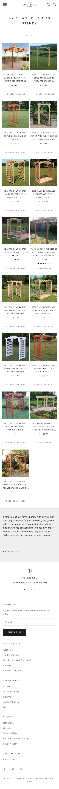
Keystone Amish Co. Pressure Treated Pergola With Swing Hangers (43, 426)
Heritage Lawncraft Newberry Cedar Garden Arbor (15, 426)
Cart (5, 707)
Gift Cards (8, 723)
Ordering (7, 728)
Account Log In (11, 702)
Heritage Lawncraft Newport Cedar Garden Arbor (15, 252)
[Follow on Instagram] (12, 769)
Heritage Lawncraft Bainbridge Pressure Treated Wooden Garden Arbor (15, 310)
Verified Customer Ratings (16, 738)
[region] (29, 576)
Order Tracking (11, 691)
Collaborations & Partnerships (18, 660)
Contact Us (9, 686)
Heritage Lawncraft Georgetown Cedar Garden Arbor (43, 194)
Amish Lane (9, 759)
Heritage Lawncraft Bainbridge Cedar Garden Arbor (43, 368)
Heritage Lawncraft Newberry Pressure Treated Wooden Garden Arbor (15, 368)
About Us (8, 649)
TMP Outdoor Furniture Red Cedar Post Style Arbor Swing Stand (44, 252)
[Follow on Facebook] (4, 769)
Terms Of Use (10, 733)
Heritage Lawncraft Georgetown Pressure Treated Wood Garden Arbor (15, 485)
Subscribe (15, 632)
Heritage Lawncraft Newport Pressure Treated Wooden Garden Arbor (43, 78)
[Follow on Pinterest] (21, 769)
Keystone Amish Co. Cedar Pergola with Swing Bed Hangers (15, 77)
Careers (7, 665)
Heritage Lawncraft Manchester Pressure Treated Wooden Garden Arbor (43, 310)
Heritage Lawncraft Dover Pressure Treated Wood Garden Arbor (43, 136)
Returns (7, 696)
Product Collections (13, 670)
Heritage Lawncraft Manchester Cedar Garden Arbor (15, 194)
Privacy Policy (10, 743)
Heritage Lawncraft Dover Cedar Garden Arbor (15, 136)
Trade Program (11, 655)
